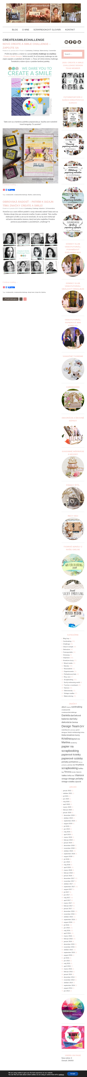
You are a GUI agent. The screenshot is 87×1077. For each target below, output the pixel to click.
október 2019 (68, 818)
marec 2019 (68, 837)
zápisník (78, 782)
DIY (82, 726)
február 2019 (68, 840)
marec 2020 (67, 807)
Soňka (80, 768)
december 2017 (69, 878)
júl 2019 (66, 826)
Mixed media (68, 663)
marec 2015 (68, 969)
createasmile (9, 194)
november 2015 (69, 947)
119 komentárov (50, 208)
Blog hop (66, 638)
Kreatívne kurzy (68, 660)
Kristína (66, 738)
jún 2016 (67, 928)
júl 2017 (66, 892)
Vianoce (66, 688)
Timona (67, 772)
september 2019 (69, 821)
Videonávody (68, 690)
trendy (73, 772)
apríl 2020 (66, 804)
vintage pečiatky (75, 778)
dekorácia (67, 722)
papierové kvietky (71, 754)
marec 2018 (68, 870)
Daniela (66, 715)
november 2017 (69, 881)
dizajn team (31, 292)
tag (63, 772)
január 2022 (67, 790)
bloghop (69, 707)
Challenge (36, 50)
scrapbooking (70, 768)
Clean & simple (68, 647)
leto (78, 739)
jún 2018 (67, 862)
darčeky (73, 719)
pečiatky (65, 762)
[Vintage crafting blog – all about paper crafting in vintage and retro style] (43, 22)
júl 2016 (66, 925)
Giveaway (66, 655)
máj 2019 (67, 832)
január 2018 (68, 875)
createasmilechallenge (20, 194)
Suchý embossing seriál (72, 682)
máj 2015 (67, 963)
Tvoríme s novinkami (71, 685)
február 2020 (67, 810)
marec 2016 (68, 936)
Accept (72, 1074)
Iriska (64, 735)
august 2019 (68, 823)
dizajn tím (38, 292)
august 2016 (68, 922)
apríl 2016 (67, 933)
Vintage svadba (69, 693)
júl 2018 (66, 859)
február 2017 (68, 906)
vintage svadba (68, 782)
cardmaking (76, 707)
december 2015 (69, 944)
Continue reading (10, 185)
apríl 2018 (67, 867)
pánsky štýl (71, 765)
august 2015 (68, 955)
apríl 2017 (67, 900)
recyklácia (79, 765)
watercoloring (37, 194)
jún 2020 (66, 799)
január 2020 (67, 812)
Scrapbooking (68, 679)
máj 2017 (67, 897)
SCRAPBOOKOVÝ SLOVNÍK (47, 29)
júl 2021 (65, 796)
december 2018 (69, 845)
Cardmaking (28, 50)
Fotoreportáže (68, 652)
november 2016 (69, 914)
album (64, 707)
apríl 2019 (67, 834)
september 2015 (69, 952)
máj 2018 (67, 864)
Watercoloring (44, 50)
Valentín (78, 772)
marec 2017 (68, 903)
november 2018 (69, 848)
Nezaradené (68, 668)
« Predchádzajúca (10, 299)
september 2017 (69, 886)
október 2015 (68, 950)
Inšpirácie (42, 208)
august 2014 (68, 988)
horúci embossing (74, 732)
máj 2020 (66, 801)
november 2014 (69, 980)
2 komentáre (52, 50)
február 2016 (68, 939)
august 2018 (68, 856)
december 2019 (69, 815)
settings (61, 1075)
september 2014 (69, 985)
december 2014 (69, 977)
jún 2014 (67, 991)
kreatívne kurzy (73, 735)
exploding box (66, 730)
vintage (65, 779)
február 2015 (68, 971)
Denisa (75, 722)
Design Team (70, 726)
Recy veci (67, 677)
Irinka (82, 732)
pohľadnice (73, 762)
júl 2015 (66, 958)
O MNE (25, 29)
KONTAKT (70, 29)
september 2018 (69, 854)
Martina (30, 194)
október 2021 (67, 793)
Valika (64, 775)
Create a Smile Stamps (13, 56)
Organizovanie (69, 671)
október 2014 (68, 982)
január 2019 (68, 843)
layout (74, 739)
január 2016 (68, 941)
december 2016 (69, 911)
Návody (66, 666)
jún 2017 (67, 895)
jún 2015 (67, 960)
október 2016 (68, 917)
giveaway (72, 730)
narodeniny (73, 743)
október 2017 (68, 884)
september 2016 (69, 919)
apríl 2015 (67, 966)
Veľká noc (71, 775)
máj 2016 (67, 930)
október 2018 (68, 851)
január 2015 (68, 974)
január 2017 (68, 908)
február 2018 (68, 873)
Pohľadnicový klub (70, 674)
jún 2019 (67, 829)
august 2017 (68, 889)
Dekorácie (66, 649)
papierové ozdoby (72, 758)
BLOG (15, 29)
